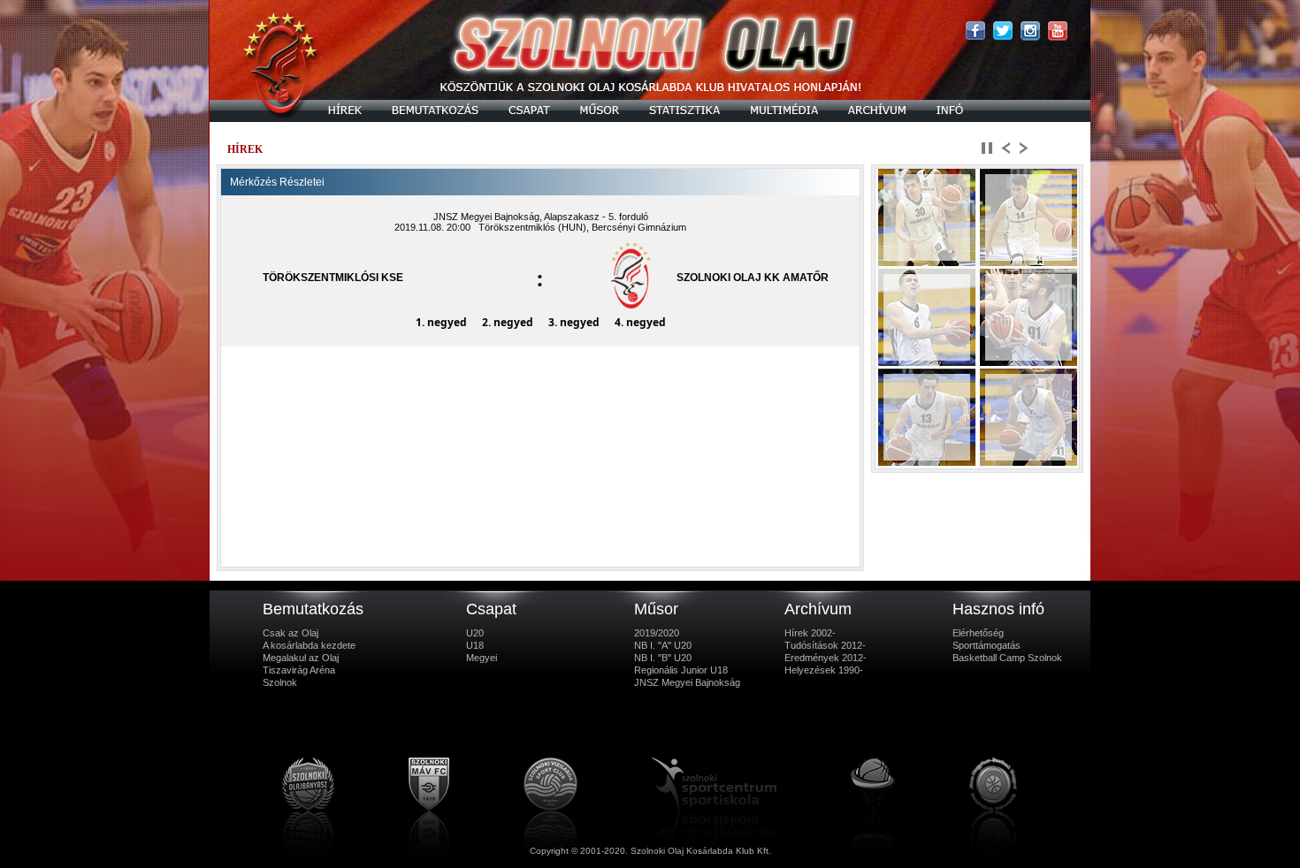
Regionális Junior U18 (681, 670)
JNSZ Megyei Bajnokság (687, 682)
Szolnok (280, 682)
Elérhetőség (978, 633)
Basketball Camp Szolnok (1007, 657)
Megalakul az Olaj (301, 657)
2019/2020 (656, 633)
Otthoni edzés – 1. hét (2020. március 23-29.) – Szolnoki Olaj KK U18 (436, 149)
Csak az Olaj (290, 633)
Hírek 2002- (810, 633)
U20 (475, 633)
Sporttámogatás (986, 645)
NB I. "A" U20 (663, 645)
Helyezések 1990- (823, 670)
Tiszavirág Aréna (299, 670)
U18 (475, 645)
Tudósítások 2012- (825, 645)
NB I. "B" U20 (663, 657)
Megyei (481, 657)
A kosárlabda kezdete (309, 645)
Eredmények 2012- (825, 657)
